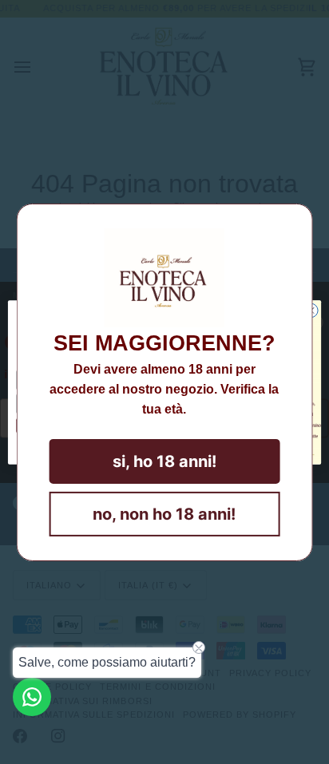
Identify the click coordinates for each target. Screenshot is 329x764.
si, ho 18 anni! (164, 461)
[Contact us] (32, 697)
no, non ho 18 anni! (164, 514)
